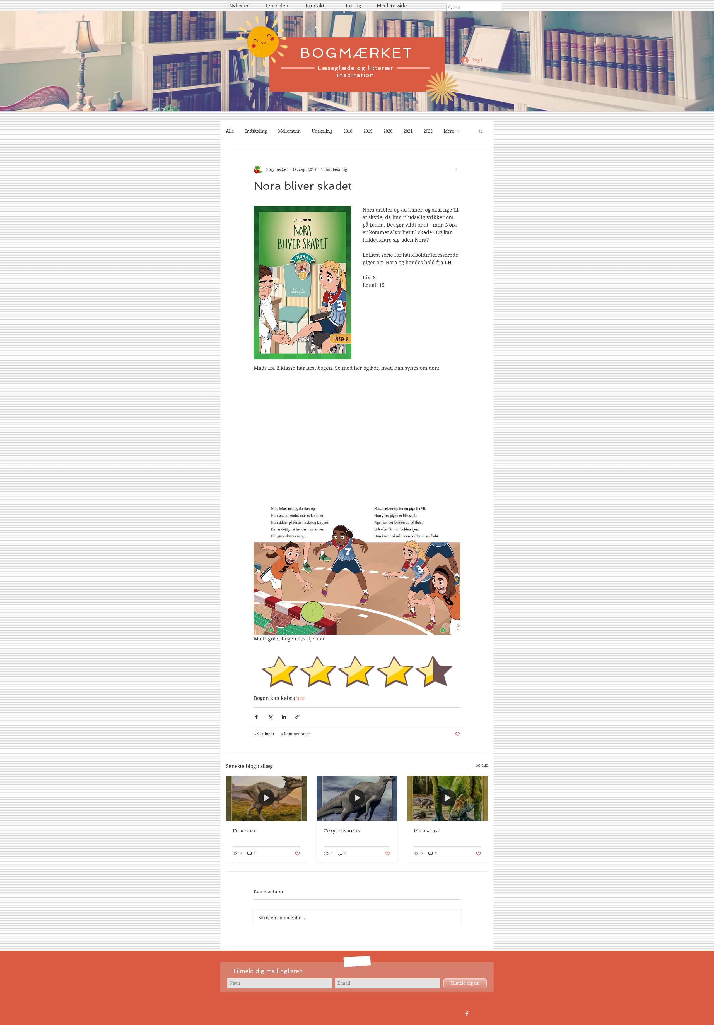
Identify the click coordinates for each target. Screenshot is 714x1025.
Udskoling (322, 131)
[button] (481, 131)
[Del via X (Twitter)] (270, 716)
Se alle (482, 765)
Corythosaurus (342, 831)
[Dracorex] (266, 798)
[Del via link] (297, 716)
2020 (387, 131)
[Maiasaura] (447, 798)
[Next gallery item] (453, 565)
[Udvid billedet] (357, 565)
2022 (428, 131)
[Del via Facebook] (256, 716)
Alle (230, 131)
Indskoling (256, 131)
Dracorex (244, 831)
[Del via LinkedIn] (283, 716)
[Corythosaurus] (357, 798)
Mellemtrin (289, 131)
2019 (367, 131)
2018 (347, 131)
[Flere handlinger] (457, 169)
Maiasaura (426, 831)
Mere (449, 131)
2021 (408, 131)
